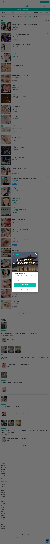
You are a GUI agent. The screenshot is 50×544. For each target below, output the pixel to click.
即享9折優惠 (25, 285)
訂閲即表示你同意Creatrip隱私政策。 (25, 289)
